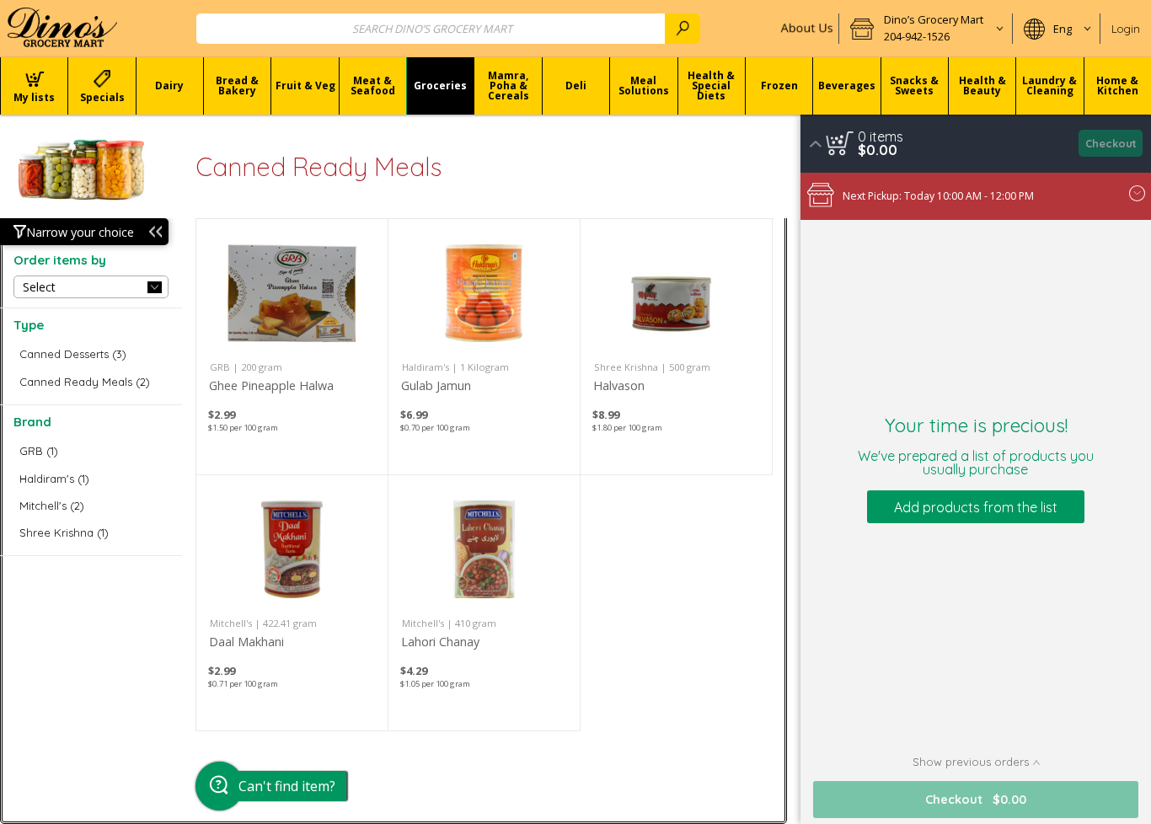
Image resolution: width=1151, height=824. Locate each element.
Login (1125, 28)
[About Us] (805, 28)
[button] (925, 28)
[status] (880, 136)
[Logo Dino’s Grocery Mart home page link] (62, 29)
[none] (292, 346)
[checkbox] (91, 354)
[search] (682, 28)
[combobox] (448, 28)
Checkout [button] (1111, 143)
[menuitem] (33, 86)
